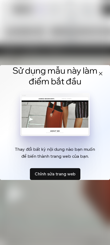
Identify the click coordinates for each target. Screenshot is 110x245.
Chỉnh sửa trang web (55, 173)
